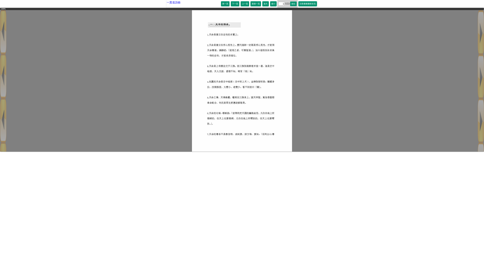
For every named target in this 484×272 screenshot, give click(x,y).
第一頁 (225, 4)
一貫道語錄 (173, 2)
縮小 (273, 4)
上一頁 (245, 4)
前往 (293, 4)
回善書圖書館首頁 (308, 4)
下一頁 (235, 4)
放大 (266, 4)
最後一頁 (256, 4)
